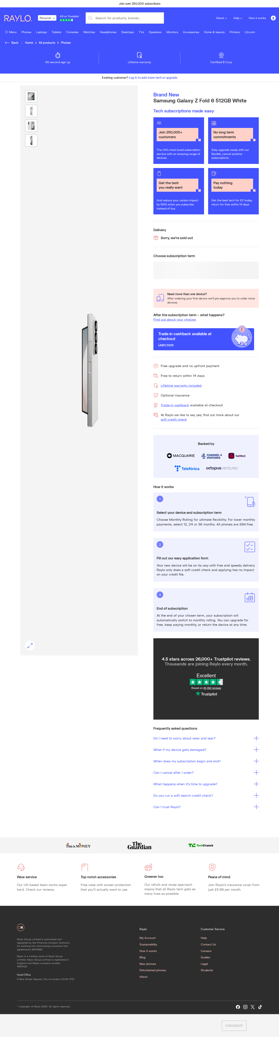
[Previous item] (58, 3)
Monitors (172, 32)
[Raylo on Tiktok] (260, 1007)
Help (236, 18)
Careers (206, 951)
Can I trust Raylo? (167, 807)
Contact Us (208, 944)
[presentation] (79, 370)
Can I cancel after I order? (173, 772)
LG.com (250, 32)
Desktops (127, 32)
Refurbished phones (153, 970)
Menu (13, 32)
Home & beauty (214, 32)
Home (29, 42)
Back (14, 42)
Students (207, 970)
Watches (89, 32)
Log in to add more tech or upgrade (153, 77)
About (220, 18)
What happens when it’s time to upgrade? (185, 784)
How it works (257, 18)
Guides (205, 957)
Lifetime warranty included (181, 385)
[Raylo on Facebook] (238, 1007)
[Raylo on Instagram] (245, 1007)
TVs (141, 32)
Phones (26, 32)
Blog (142, 957)
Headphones (108, 32)
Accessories (191, 32)
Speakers (155, 32)
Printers (235, 32)
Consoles (72, 32)
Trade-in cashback (175, 405)
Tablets (56, 32)
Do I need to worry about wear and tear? (184, 738)
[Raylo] (20, 18)
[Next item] (220, 3)
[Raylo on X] (253, 1007)
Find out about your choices (174, 319)
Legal (204, 963)
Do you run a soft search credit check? (183, 795)
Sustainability (148, 944)
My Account (148, 938)
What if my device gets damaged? (179, 749)
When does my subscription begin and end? (187, 761)
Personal (45, 18)
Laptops (41, 32)
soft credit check (174, 419)
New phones (148, 963)
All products (47, 42)
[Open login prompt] (273, 18)
